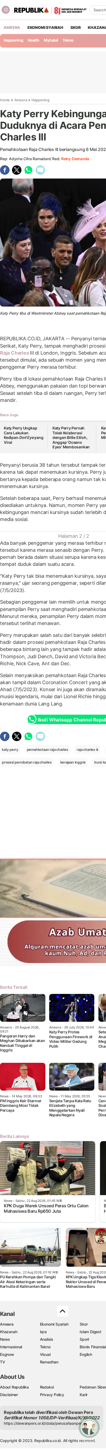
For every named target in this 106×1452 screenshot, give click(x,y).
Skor (84, 1324)
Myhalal (51, 40)
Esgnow (7, 1354)
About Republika (14, 1387)
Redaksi (47, 1387)
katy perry (10, 749)
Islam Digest (90, 1331)
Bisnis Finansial (93, 1347)
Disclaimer (9, 1394)
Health (33, 40)
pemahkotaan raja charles (47, 749)
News (5, 1339)
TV (2, 1362)
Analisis (46, 1339)
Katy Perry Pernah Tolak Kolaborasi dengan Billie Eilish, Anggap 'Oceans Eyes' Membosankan (71, 437)
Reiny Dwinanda (75, 158)
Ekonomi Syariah (45, 27)
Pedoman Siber (93, 1387)
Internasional (11, 1347)
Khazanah (8, 1331)
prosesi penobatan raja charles (27, 762)
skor (75, 27)
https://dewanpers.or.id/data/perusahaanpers (44, 1423)
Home (5, 100)
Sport (84, 1339)
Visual (45, 1354)
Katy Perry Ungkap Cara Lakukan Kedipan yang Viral (23, 435)
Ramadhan (49, 1362)
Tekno (68, 40)
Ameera (20, 100)
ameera (12, 27)
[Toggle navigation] (5, 9)
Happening (13, 40)
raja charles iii (87, 749)
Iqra (43, 1331)
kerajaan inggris (73, 762)
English (86, 1354)
